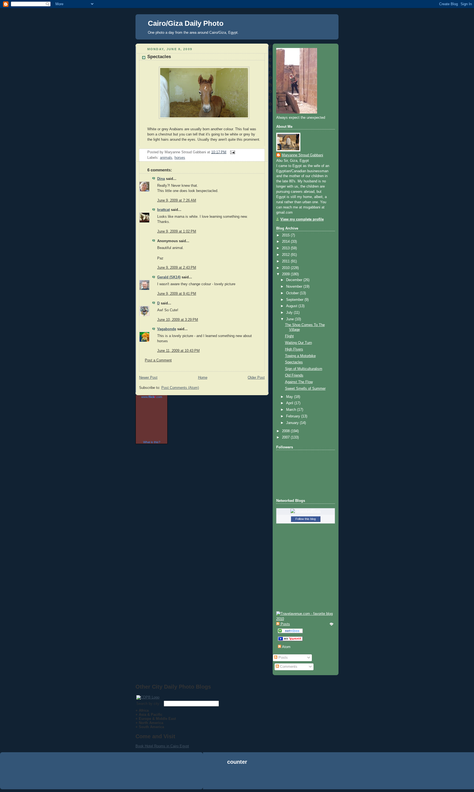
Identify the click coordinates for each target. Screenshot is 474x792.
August (292, 306)
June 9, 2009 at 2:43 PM (176, 268)
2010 (286, 268)
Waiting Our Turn (298, 343)
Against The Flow (299, 382)
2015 (286, 235)
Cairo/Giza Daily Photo (186, 23)
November (294, 286)
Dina (161, 179)
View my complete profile (302, 219)
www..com (151, 396)
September (295, 300)
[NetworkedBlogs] (305, 511)
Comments (288, 667)
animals (166, 158)
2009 (286, 274)
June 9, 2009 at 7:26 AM (176, 200)
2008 (286, 431)
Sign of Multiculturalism (303, 369)
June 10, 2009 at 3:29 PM (177, 320)
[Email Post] (231, 152)
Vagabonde (166, 329)
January (293, 423)
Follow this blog (305, 519)
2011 (286, 261)
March (291, 410)
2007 (286, 437)
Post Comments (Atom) (180, 388)
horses (179, 158)
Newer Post (148, 378)
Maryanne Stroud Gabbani (302, 155)
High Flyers (294, 349)
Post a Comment (158, 360)
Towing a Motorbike (300, 356)
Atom (285, 647)
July (290, 313)
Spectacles (159, 56)
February (293, 416)
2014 (286, 242)
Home (202, 378)
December (294, 280)
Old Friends (294, 375)
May (290, 397)
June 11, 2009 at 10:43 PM (178, 351)
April (290, 403)
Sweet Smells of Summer (305, 389)
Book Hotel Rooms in (153, 746)
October (293, 293)
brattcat (163, 210)
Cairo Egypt (179, 746)
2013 (286, 248)
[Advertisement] (237, 778)
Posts (282, 658)
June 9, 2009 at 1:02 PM (176, 231)
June (290, 319)
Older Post (256, 378)
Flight (289, 336)
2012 (286, 255)
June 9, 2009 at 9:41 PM (176, 294)
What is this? (151, 442)
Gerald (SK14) (168, 277)
